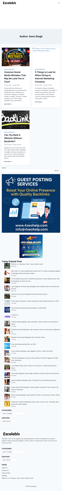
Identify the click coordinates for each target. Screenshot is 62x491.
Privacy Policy (6, 473)
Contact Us (14, 315)
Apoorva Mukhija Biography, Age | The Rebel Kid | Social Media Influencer (33, 380)
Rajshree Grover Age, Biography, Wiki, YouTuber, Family (28, 337)
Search (4, 168)
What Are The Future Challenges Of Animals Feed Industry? (29, 294)
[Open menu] (58, 3)
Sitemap (4, 475)
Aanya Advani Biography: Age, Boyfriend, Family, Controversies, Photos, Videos (35, 395)
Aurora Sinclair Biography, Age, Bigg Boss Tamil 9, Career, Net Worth (32, 351)
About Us (5, 468)
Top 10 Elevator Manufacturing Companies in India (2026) (28, 308)
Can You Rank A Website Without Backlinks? (13, 138)
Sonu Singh (8, 85)
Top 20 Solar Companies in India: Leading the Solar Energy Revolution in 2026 (35, 301)
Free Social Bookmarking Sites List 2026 (23, 344)
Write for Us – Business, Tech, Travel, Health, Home (27, 264)
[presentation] (15, 57)
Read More (8, 104)
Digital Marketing (9, 69)
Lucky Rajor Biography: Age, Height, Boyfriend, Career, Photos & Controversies (35, 373)
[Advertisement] (31, 17)
